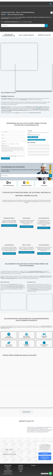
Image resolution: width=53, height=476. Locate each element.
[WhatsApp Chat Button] (50, 473)
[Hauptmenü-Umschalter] (50, 3)
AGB (8, 469)
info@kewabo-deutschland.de (9, 454)
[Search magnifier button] (46, 25)
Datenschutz (8, 467)
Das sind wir (20, 466)
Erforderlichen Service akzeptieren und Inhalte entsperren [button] (45, 457)
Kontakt (20, 471)
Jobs (21, 470)
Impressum (8, 466)
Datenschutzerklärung (13, 155)
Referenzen (17, 112)
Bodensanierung (13, 284)
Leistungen (20, 467)
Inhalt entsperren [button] (45, 453)
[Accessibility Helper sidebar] (52, 13)
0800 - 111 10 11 (9, 449)
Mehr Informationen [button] (45, 451)
